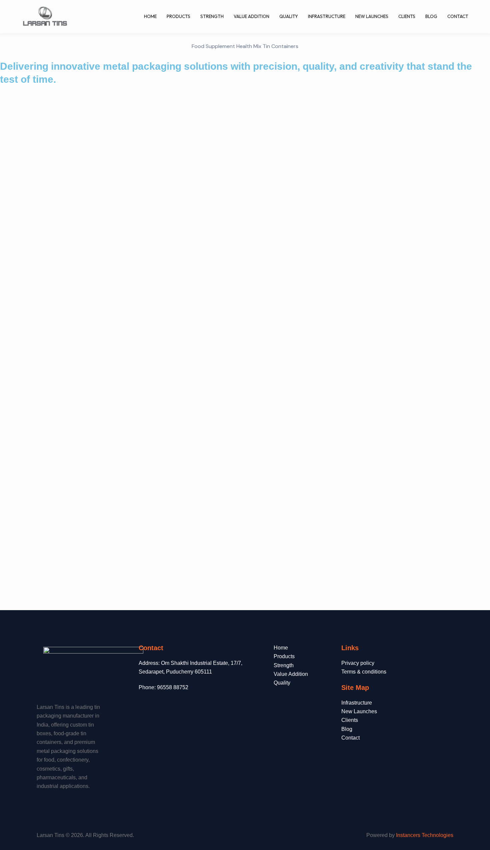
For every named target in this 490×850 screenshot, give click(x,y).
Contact (457, 16)
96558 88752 (172, 687)
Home (150, 16)
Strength (212, 16)
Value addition (251, 16)
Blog (431, 16)
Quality (288, 16)
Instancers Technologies (424, 835)
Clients (406, 16)
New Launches (371, 16)
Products (178, 16)
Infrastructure (326, 16)
